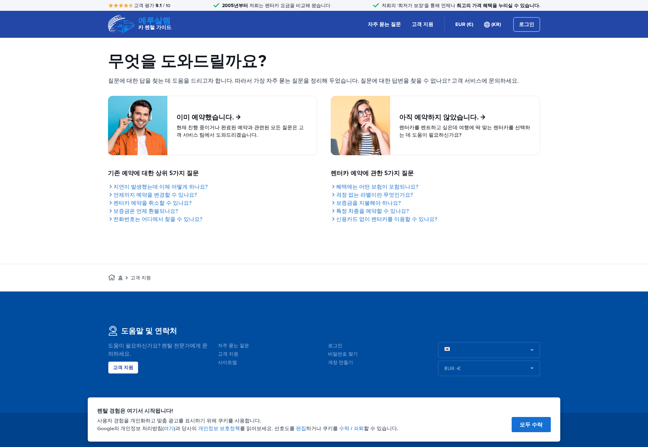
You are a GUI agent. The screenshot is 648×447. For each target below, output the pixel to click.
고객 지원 (422, 24)
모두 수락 (531, 424)
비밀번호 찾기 (343, 354)
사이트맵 (227, 362)
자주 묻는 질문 (384, 24)
